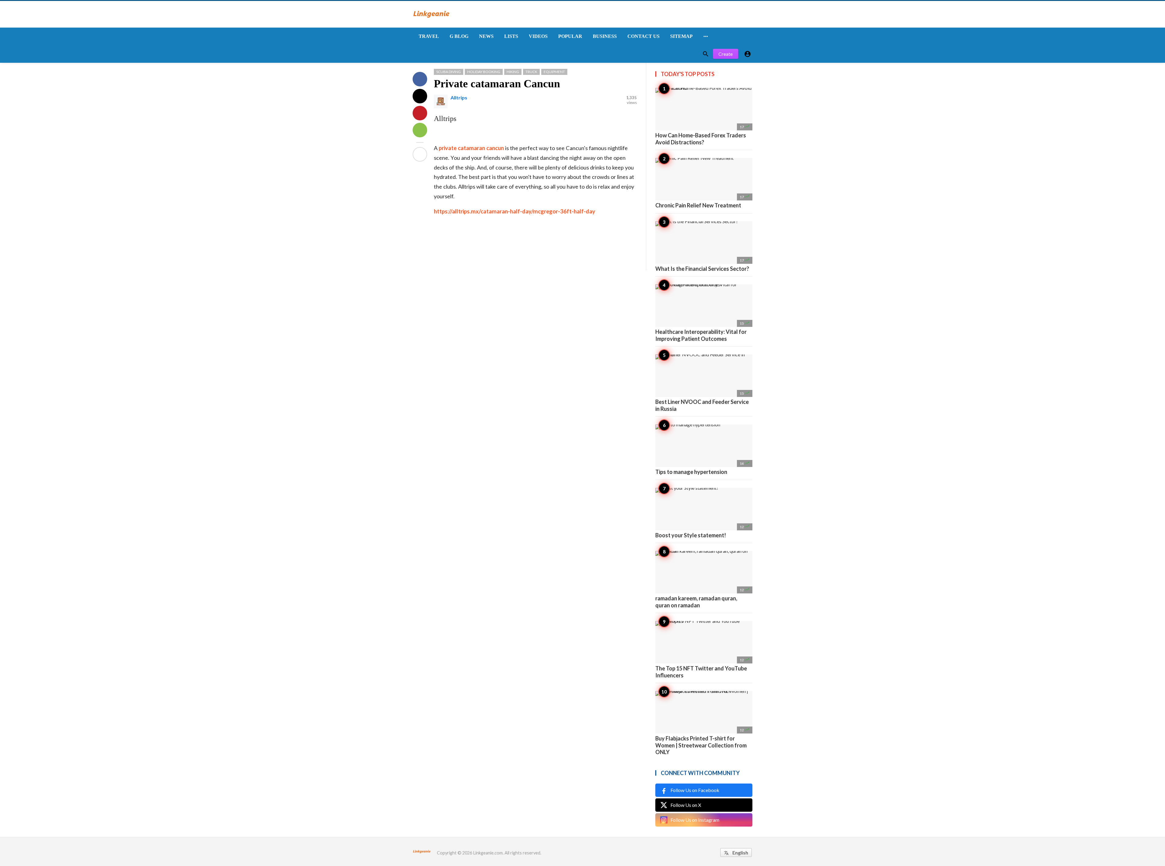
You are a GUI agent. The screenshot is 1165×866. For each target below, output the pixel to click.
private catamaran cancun (471, 148)
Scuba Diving (448, 71)
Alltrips (459, 97)
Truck (531, 71)
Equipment (554, 71)
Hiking (513, 71)
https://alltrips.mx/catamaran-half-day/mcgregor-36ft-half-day (514, 211)
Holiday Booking (483, 71)
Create (725, 54)
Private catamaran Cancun (497, 84)
